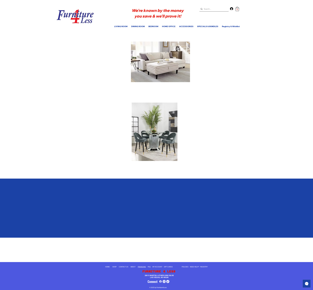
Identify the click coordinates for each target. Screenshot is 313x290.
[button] (237, 9)
